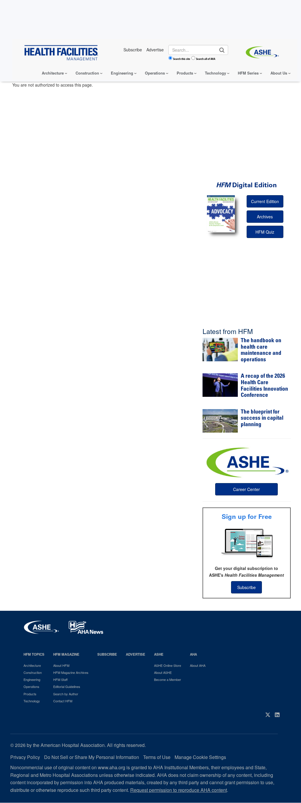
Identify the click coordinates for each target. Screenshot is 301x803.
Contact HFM (62, 701)
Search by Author (65, 694)
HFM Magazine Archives (70, 672)
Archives (265, 217)
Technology (215, 73)
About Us (278, 73)
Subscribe (246, 587)
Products (185, 73)
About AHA (197, 665)
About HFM (61, 665)
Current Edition (265, 201)
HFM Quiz (264, 232)
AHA (193, 654)
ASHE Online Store (167, 665)
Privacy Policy (25, 757)
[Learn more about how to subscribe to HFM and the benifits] (247, 543)
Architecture (53, 73)
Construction (87, 73)
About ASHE (163, 672)
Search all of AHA (205, 58)
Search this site (181, 58)
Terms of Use (156, 757)
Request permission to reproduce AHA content (178, 790)
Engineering (122, 73)
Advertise (135, 654)
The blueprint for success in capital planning (262, 418)
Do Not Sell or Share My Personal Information (91, 757)
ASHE (158, 654)
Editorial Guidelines (66, 686)
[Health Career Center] (247, 462)
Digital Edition (246, 185)
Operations (155, 73)
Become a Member (167, 679)
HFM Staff (60, 679)
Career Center (246, 489)
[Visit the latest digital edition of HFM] (221, 213)
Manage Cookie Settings (200, 757)
